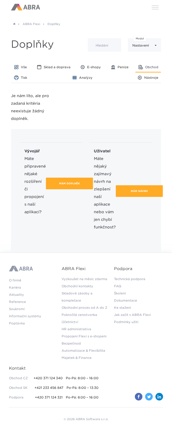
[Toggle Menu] (155, 7)
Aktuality (16, 294)
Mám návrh (139, 191)
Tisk (24, 77)
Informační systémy (25, 316)
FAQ (117, 286)
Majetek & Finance (77, 358)
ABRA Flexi (31, 24)
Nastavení (140, 45)
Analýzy (85, 77)
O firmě (15, 280)
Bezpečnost (71, 343)
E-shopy (94, 67)
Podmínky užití (126, 322)
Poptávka (17, 323)
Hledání (102, 45)
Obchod (151, 67)
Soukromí (17, 309)
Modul (140, 38)
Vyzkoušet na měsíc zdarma (84, 279)
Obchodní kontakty (77, 286)
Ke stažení (122, 307)
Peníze (123, 67)
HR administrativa (76, 329)
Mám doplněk (69, 183)
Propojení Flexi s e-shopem (84, 336)
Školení (120, 293)
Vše (24, 67)
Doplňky (53, 24)
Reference (17, 302)
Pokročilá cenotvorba (79, 315)
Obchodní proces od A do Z (84, 307)
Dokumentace (125, 300)
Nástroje (151, 77)
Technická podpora (129, 279)
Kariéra (15, 287)
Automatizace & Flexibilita (83, 350)
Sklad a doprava (57, 67)
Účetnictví (70, 322)
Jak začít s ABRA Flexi (132, 315)
